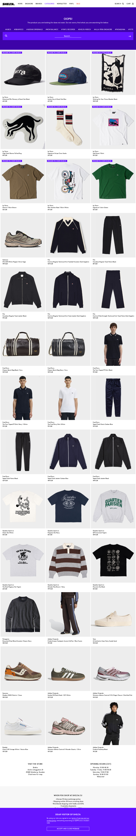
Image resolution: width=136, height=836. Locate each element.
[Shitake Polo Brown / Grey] (68, 560)
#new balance (52, 29)
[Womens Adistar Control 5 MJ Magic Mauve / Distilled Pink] (113, 668)
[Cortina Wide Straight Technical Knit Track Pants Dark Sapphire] (113, 289)
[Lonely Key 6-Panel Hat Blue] (68, 72)
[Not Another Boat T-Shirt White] (68, 181)
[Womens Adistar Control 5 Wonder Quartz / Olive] (68, 722)
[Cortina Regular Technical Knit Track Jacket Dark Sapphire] (68, 289)
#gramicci (18, 29)
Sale (78, 4)
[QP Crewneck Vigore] (113, 506)
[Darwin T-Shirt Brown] (23, 181)
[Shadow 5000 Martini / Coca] (23, 668)
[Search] (129, 36)
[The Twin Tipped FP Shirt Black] (113, 343)
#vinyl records (68, 29)
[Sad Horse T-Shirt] (113, 126)
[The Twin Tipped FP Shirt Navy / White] (23, 397)
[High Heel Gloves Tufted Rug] (23, 126)
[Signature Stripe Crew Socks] (68, 126)
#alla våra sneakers (103, 29)
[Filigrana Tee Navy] (68, 506)
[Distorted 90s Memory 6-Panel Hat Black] (23, 72)
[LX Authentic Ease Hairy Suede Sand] (113, 614)
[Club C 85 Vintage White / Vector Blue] (23, 722)
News (20, 4)
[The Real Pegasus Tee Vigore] (23, 560)
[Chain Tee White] (23, 506)
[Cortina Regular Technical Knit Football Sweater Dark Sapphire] (68, 235)
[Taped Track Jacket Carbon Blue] (68, 452)
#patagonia (120, 29)
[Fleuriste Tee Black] (113, 560)
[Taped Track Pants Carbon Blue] (113, 397)
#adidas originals (34, 29)
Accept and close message (68, 829)
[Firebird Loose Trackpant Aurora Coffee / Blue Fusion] (68, 614)
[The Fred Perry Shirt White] (68, 397)
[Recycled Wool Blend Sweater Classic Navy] (23, 614)
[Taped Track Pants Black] (23, 452)
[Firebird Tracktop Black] (113, 722)
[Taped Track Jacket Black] (113, 452)
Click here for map (35, 774)
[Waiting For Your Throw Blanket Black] (113, 72)
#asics (8, 29)
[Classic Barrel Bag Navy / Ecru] (68, 343)
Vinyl (71, 4)
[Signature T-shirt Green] (113, 181)
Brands (39, 4)
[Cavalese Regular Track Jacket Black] (23, 289)
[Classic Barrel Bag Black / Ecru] (23, 343)
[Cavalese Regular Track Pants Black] (113, 235)
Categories (49, 4)
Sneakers (29, 4)
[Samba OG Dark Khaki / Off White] (68, 668)
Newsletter (62, 4)
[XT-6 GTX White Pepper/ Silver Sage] (23, 235)
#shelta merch (84, 29)
